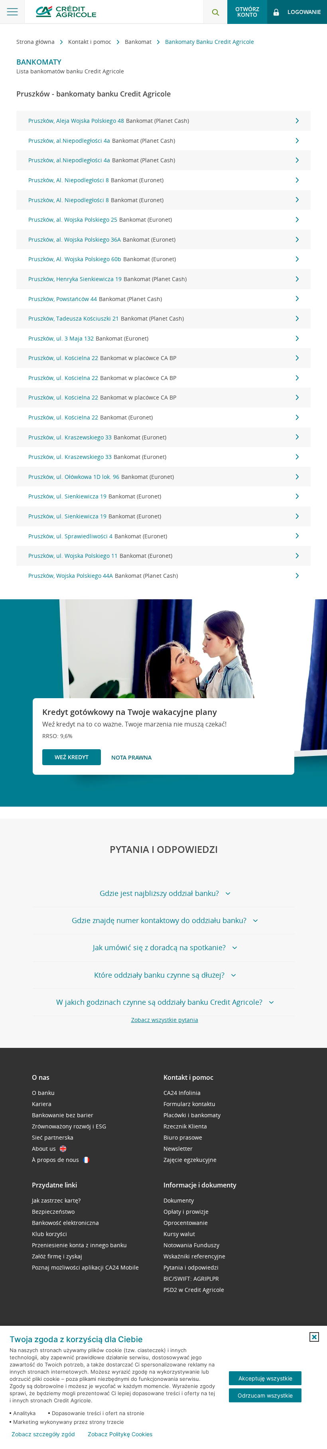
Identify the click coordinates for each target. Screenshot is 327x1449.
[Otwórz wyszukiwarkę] (215, 12)
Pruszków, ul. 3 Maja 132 (88, 338)
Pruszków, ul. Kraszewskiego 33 (97, 437)
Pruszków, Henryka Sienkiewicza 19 (107, 279)
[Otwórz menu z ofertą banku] (12, 12)
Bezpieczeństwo (53, 1211)
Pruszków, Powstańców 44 (95, 299)
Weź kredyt (72, 757)
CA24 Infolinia (182, 1093)
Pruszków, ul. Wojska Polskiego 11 (100, 555)
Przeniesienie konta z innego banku (79, 1245)
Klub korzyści (49, 1234)
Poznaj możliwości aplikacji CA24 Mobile (85, 1267)
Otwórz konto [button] (247, 11)
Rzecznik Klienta (185, 1126)
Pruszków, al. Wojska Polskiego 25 (100, 219)
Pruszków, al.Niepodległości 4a (101, 140)
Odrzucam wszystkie (265, 1395)
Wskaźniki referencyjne (194, 1256)
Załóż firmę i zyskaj (57, 1256)
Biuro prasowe (183, 1137)
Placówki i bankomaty (192, 1115)
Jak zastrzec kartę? (56, 1200)
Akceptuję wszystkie (265, 1378)
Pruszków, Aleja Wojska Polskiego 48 (108, 120)
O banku (43, 1093)
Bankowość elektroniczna (65, 1223)
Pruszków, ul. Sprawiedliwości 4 (97, 536)
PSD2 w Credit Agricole (194, 1289)
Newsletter (178, 1148)
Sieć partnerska (52, 1137)
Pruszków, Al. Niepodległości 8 (96, 180)
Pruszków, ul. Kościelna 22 (102, 358)
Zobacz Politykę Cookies (120, 1434)
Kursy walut (179, 1234)
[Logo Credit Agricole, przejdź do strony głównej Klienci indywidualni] (66, 11)
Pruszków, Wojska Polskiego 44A (103, 575)
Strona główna (36, 41)
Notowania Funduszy (191, 1245)
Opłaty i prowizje (186, 1211)
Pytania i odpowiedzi (191, 1267)
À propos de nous (55, 1160)
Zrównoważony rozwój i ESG (69, 1126)
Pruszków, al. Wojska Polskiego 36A (101, 239)
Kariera (41, 1104)
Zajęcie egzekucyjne (190, 1160)
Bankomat (139, 41)
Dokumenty (179, 1200)
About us (44, 1148)
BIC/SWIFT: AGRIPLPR (191, 1278)
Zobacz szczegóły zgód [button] (43, 1434)
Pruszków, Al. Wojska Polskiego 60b (102, 259)
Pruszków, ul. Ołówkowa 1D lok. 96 (101, 476)
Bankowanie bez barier (62, 1115)
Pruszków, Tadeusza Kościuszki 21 (106, 318)
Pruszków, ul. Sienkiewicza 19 (94, 496)
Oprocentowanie (186, 1223)
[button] (314, 1337)
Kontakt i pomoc (90, 41)
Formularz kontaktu (189, 1104)
